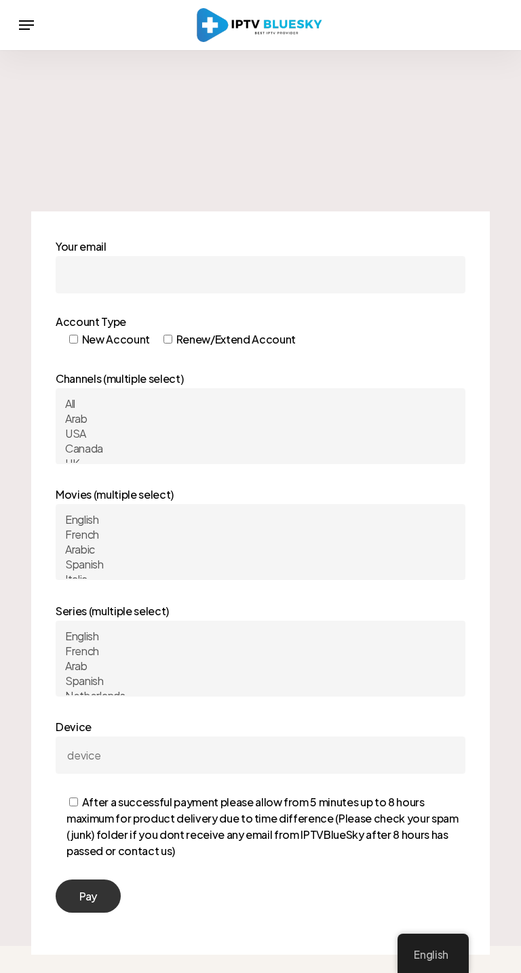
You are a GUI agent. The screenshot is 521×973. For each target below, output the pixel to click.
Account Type (176, 330)
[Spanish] (260, 564)
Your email (81, 246)
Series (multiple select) (112, 611)
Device (257, 789)
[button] (26, 25)
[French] (260, 534)
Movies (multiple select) (115, 494)
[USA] (260, 433)
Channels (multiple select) (119, 378)
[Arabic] (260, 549)
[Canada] (260, 448)
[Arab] (260, 418)
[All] (260, 403)
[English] (260, 519)
